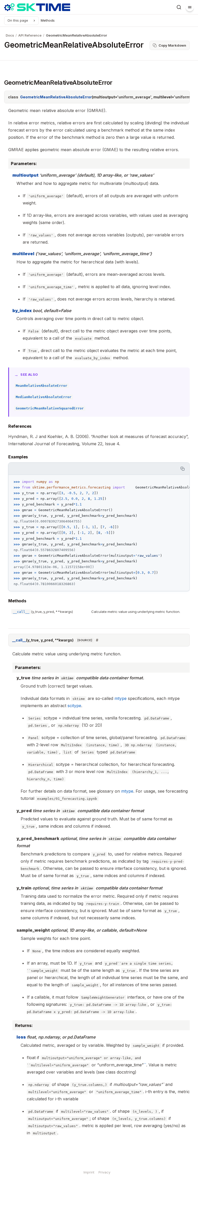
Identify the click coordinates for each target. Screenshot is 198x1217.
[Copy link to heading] (4, 427)
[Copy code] (182, 468)
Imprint (89, 1172)
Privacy (104, 1172)
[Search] (179, 7)
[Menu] (190, 7)
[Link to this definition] (97, 640)
